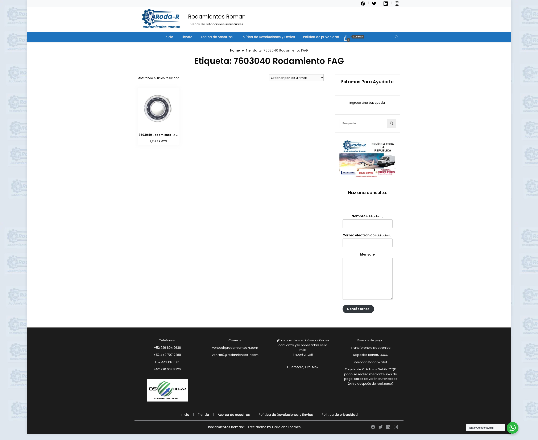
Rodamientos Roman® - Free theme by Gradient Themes (254, 427)
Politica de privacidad (321, 37)
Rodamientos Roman (217, 16)
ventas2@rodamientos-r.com (235, 355)
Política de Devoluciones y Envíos (268, 37)
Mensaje (367, 254)
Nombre (368, 216)
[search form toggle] (396, 37)
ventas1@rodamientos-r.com (235, 347)
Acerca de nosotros (216, 37)
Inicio (169, 37)
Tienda (187, 37)
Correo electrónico (368, 235)
